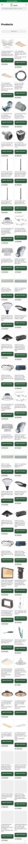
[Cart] (25, 4)
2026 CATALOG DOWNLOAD (12, 1)
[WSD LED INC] (14, 4)
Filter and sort (14, 31)
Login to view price (7, 59)
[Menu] (2, 4)
